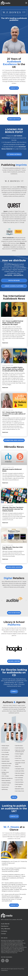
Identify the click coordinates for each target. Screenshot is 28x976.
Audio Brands (5, 924)
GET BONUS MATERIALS (14, 154)
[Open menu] (26, 3)
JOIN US (14, 797)
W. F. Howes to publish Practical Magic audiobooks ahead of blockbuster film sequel (12, 322)
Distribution (4, 926)
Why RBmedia (5, 928)
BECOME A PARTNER (14, 661)
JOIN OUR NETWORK (14, 612)
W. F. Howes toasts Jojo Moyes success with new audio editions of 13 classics (13, 413)
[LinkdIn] (3, 960)
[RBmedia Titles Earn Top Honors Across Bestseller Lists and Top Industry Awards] (14, 495)
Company (4, 931)
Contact (3, 933)
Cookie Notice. (4, 970)
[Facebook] (7, 960)
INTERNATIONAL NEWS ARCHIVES (14, 440)
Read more (5, 342)
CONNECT (14, 691)
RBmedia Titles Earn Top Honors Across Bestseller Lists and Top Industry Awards (12, 509)
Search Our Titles (14, 119)
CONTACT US (14, 88)
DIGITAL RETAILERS (14, 280)
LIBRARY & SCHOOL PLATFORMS (14, 286)
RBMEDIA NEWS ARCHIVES (14, 567)
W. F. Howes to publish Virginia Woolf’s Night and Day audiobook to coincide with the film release (13, 369)
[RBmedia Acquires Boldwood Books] (14, 457)
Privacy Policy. (21, 968)
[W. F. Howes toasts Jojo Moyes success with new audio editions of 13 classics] (14, 400)
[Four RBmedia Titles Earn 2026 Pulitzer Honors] (14, 535)
